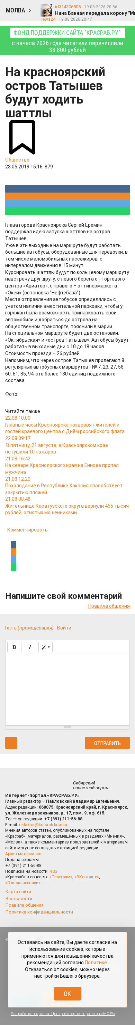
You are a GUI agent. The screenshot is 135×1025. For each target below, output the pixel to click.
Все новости (19, 898)
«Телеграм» (61, 877)
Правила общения (109, 606)
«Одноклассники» (22, 882)
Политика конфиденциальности (39, 912)
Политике (96, 962)
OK (67, 994)
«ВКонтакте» (86, 877)
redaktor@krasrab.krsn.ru (43, 824)
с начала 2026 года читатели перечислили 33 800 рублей (67, 41)
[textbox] (67, 688)
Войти (64, 628)
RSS (53, 871)
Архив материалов (23, 853)
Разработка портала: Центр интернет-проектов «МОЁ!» (63, 1014)
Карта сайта (18, 891)
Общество (17, 160)
